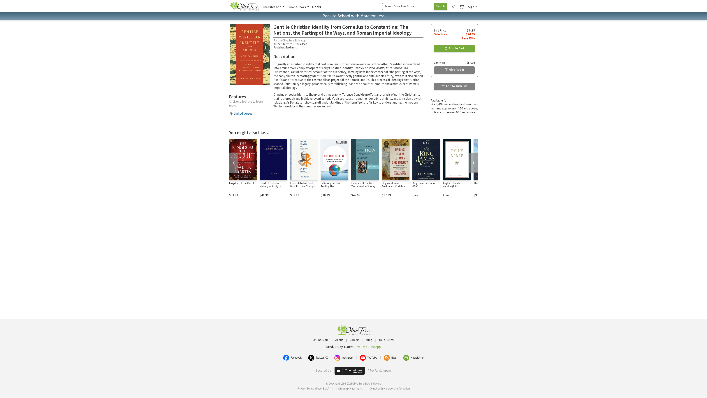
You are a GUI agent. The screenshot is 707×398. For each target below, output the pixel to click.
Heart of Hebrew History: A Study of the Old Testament (273, 186)
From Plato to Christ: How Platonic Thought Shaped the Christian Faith (303, 188)
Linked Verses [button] (243, 113)
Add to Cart (456, 48)
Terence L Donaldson (295, 44)
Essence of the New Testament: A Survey (363, 185)
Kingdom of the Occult (242, 183)
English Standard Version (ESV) (452, 185)
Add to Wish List (456, 86)
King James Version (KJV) (423, 185)
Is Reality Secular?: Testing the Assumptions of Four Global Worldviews (333, 188)
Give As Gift (456, 70)
